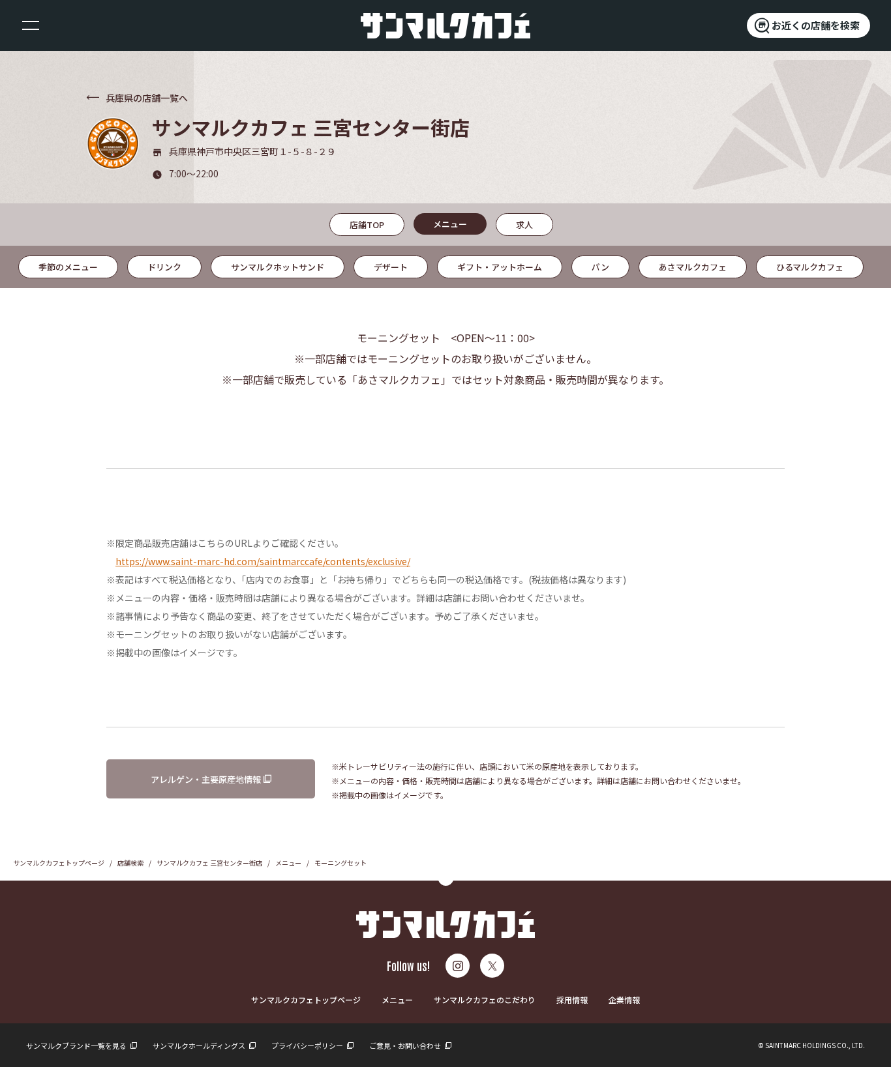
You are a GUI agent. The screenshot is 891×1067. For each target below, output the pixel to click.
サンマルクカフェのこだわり (485, 999)
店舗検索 (130, 863)
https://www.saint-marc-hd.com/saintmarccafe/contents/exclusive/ (262, 561)
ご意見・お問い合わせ (405, 1045)
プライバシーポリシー (307, 1045)
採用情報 (572, 999)
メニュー (288, 863)
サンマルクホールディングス (200, 1045)
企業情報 (624, 999)
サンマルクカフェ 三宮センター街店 (209, 863)
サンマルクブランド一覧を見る (77, 1045)
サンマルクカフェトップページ (58, 863)
